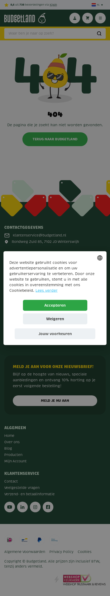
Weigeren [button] (55, 318)
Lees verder (47, 290)
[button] (55, 333)
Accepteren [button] (55, 305)
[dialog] (55, 298)
